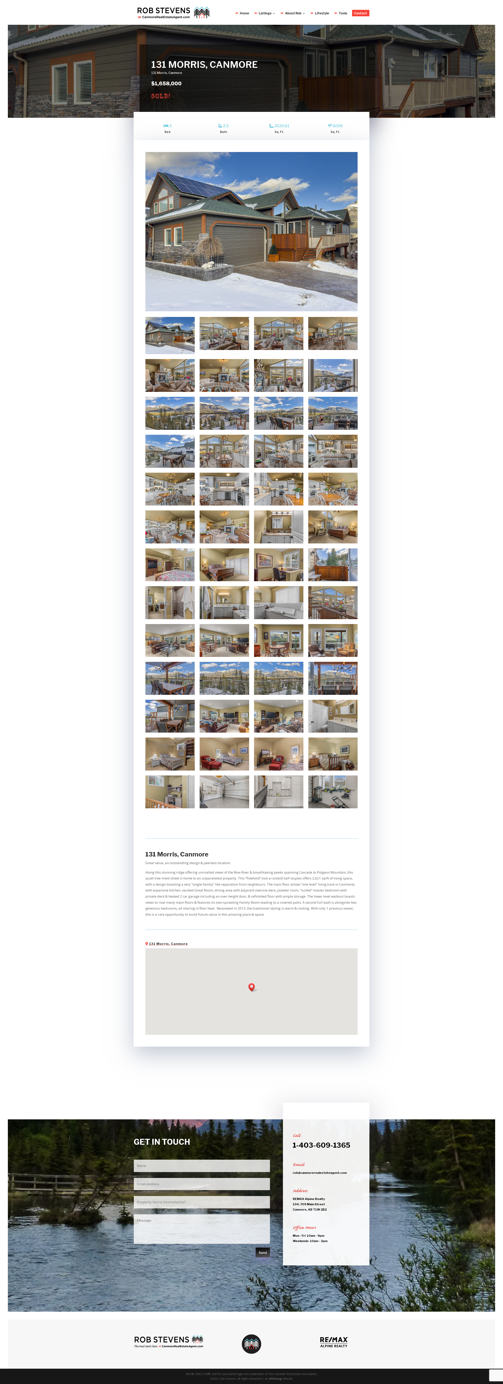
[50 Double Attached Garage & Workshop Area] (224, 807)
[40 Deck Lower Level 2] (333, 694)
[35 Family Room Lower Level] (224, 656)
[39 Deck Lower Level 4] (224, 694)
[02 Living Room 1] (224, 349)
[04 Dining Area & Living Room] (333, 349)
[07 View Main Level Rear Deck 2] (278, 429)
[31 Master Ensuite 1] (224, 618)
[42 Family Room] (224, 731)
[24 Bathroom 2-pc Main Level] (278, 542)
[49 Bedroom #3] (170, 807)
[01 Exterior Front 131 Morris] (170, 353)
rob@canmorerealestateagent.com (320, 1173)
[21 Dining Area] (333, 504)
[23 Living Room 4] (224, 542)
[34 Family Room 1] (170, 656)
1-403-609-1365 (321, 1145)
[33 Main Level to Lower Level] (333, 618)
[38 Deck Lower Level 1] (170, 694)
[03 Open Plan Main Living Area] (278, 349)
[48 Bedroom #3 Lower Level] (333, 769)
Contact (360, 13)
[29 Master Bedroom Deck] (333, 580)
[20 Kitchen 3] (278, 504)
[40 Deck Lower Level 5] (278, 694)
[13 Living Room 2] (278, 391)
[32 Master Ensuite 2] (278, 618)
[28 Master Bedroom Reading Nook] (278, 580)
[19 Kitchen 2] (224, 504)
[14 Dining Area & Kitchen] (224, 467)
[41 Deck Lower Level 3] (170, 731)
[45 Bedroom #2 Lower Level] (170, 769)
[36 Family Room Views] (278, 656)
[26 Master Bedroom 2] (170, 580)
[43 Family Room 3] (278, 731)
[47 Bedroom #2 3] (278, 769)
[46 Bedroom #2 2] (224, 769)
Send (263, 1253)
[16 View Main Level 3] (170, 429)
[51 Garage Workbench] (278, 807)
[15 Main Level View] (333, 391)
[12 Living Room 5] (224, 391)
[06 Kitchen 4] (170, 504)
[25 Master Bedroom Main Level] (333, 542)
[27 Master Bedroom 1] (224, 580)
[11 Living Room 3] (170, 391)
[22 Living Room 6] (170, 542)
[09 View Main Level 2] (224, 429)
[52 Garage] (333, 807)
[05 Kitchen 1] (278, 467)
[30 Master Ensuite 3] (170, 618)
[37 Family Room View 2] (333, 656)
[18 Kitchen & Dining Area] (333, 467)
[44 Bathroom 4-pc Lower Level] (333, 731)
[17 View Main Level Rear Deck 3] (170, 467)
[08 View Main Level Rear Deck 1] (333, 429)
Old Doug (275, 1378)
